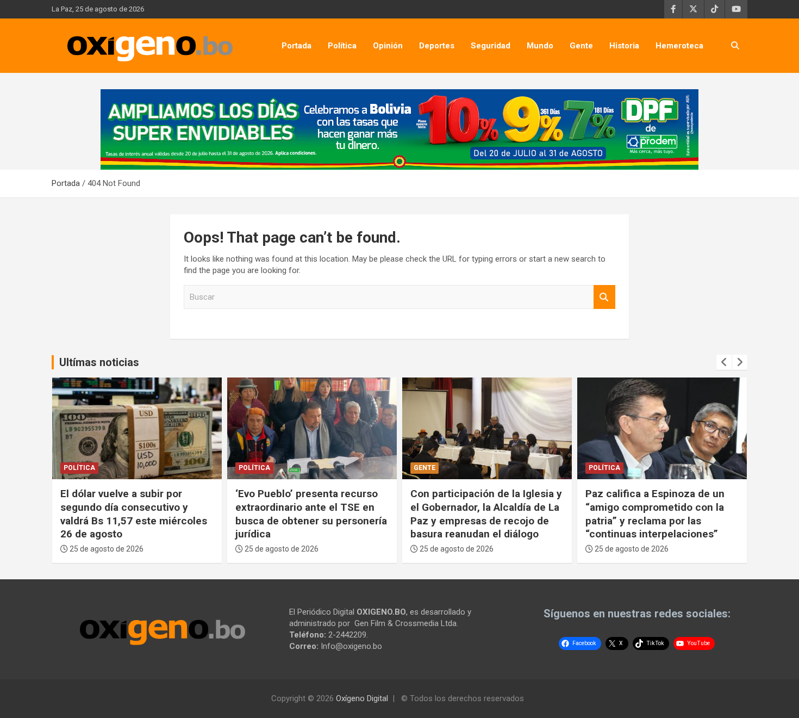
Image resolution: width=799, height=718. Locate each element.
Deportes (436, 46)
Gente (581, 46)
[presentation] (724, 362)
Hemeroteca (679, 46)
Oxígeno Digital (362, 698)
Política (342, 46)
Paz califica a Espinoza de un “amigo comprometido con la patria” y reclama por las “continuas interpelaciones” (655, 513)
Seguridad (490, 46)
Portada (296, 46)
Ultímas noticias (99, 362)
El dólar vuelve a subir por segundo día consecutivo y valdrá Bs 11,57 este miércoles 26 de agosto (133, 513)
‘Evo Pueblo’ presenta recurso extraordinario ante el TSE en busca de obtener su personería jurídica (311, 513)
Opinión (388, 46)
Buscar (604, 297)
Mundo (540, 46)
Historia (624, 46)
